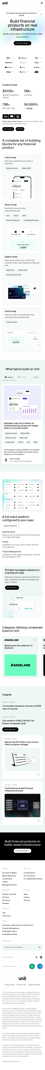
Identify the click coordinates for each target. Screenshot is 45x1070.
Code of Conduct (34, 985)
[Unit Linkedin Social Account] (41, 957)
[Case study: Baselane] (20, 657)
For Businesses (29, 873)
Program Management (10, 928)
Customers (6, 916)
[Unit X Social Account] (36, 957)
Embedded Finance (9, 931)
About (26, 894)
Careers (27, 897)
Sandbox (5, 903)
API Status (6, 900)
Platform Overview (9, 894)
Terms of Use (21, 985)
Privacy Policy (10, 985)
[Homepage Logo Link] (5, 3)
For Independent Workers (33, 879)
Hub (3, 913)
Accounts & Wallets (9, 873)
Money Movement (9, 876)
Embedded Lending (9, 934)
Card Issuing (7, 879)
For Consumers (29, 876)
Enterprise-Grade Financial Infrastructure (17, 925)
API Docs (5, 897)
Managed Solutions (9, 885)
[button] (42, 3)
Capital (5, 882)
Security (27, 900)
